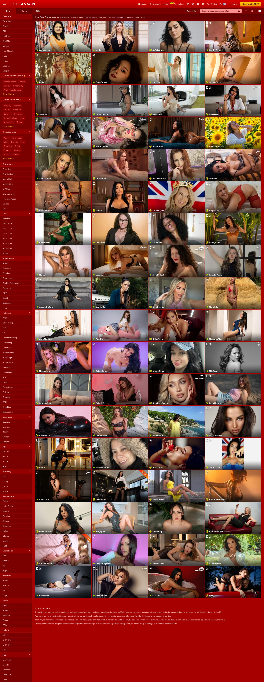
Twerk (5, 308)
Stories (6, 204)
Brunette (6, 670)
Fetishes (7, 313)
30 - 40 (6, 461)
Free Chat (7, 169)
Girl (4, 31)
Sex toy (7, 86)
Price (5, 214)
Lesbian (6, 66)
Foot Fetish (8, 362)
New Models (155, 4)
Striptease (7, 303)
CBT (5, 333)
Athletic (6, 610)
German (15, 154)
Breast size (8, 551)
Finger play (18, 86)
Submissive (8, 412)
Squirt (17, 146)
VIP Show (7, 189)
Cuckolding (7, 342)
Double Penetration (11, 283)
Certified (6, 26)
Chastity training (10, 338)
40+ (4, 466)
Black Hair (7, 660)
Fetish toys (7, 357)
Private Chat (8, 174)
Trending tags (9, 132)
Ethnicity (7, 471)
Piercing (6, 516)
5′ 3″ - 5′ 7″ (7, 645)
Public (6, 154)
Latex (5, 382)
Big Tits (14, 142)
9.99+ (5, 253)
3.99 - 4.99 (7, 243)
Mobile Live (8, 184)
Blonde (6, 665)
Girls (8, 11)
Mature (6, 46)
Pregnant (8, 146)
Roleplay (6, 392)
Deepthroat (8, 278)
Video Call (7, 179)
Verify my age (120, 300)
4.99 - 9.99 (7, 248)
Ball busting (8, 323)
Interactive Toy (9, 194)
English (6, 442)
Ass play (7, 106)
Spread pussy (10, 82)
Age (4, 447)
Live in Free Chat (11, 100)
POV (5, 293)
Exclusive (7, 21)
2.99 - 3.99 (7, 238)
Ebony (5, 481)
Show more (8, 94)
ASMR (5, 263)
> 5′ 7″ (5, 650)
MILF (6, 142)
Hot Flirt (6, 36)
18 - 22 (6, 452)
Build (5, 600)
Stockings (7, 526)
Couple (6, 71)
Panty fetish (8, 387)
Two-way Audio (9, 199)
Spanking (7, 407)
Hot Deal (6, 219)
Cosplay (6, 273)
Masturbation (16, 90)
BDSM (5, 328)
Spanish (6, 422)
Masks (5, 541)
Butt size (7, 575)
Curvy (5, 620)
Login (234, 4)
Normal (6, 561)
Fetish (5, 56)
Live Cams (142, 4)
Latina (5, 486)
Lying (22, 118)
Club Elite (188, 4)
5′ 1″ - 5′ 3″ (7, 640)
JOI (4, 377)
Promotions (179, 4)
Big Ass (17, 150)
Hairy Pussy (17, 138)
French (6, 437)
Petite (5, 501)
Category (7, 16)
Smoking (6, 397)
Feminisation (8, 352)
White (5, 491)
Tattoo (19, 122)
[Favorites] (203, 4)
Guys (24, 11)
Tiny (4, 556)
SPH (5, 402)
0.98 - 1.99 (7, 228)
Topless (22, 82)
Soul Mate (7, 41)
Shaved (6, 521)
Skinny (6, 605)
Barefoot (7, 114)
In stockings (9, 122)
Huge (5, 571)
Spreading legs (10, 118)
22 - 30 (6, 456)
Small (5, 580)
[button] (251, 11)
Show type (8, 164)
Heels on (18, 114)
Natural (6, 511)
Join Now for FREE (251, 4)
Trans (5, 61)
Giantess (6, 367)
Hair (4, 655)
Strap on (7, 150)
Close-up (17, 110)
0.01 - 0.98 (7, 224)
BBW (5, 625)
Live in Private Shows (13, 76)
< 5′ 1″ (5, 635)
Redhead (7, 675)
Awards (167, 4)
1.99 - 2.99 (7, 233)
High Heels (7, 372)
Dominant (7, 347)
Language (7, 417)
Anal (6, 90)
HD (4, 209)
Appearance (8, 496)
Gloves (6, 536)
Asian (6, 138)
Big (4, 566)
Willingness (8, 258)
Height (6, 630)
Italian (5, 432)
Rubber (6, 546)
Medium (6, 615)
